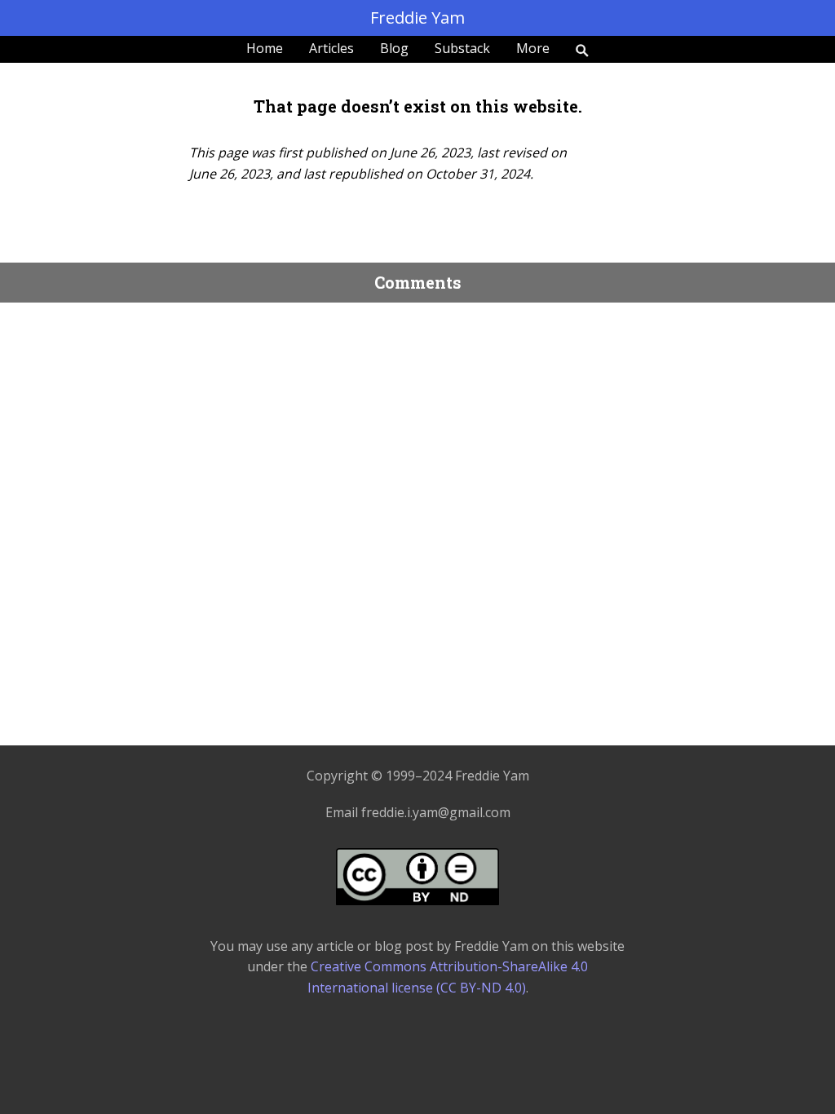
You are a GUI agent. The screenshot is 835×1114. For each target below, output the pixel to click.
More (533, 48)
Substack (462, 48)
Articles (331, 48)
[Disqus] (417, 519)
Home (264, 48)
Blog (394, 48)
